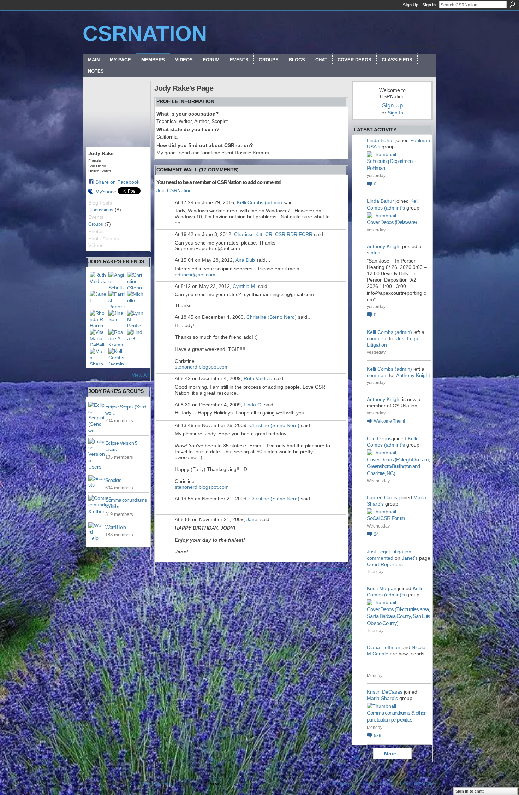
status (373, 252)
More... (392, 753)
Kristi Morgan (381, 588)
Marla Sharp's (382, 698)
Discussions (100, 209)
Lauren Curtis (382, 497)
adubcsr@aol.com (195, 274)
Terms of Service (417, 784)
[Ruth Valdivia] (98, 280)
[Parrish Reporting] (116, 299)
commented (380, 558)
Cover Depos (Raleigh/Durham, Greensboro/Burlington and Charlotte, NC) (398, 466)
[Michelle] (135, 299)
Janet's (410, 558)
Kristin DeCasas (384, 692)
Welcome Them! (389, 421)
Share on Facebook (117, 182)
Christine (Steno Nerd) (271, 317)
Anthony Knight (384, 246)
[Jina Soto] (116, 318)
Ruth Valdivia (258, 378)
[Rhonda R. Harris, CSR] (98, 318)
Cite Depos (379, 438)
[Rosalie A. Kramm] (116, 337)
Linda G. (253, 404)
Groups (95, 224)
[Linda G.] (135, 337)
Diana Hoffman (383, 647)
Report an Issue (374, 784)
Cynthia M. (245, 286)
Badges (340, 784)
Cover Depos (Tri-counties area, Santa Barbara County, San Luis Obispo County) (398, 616)
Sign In (429, 4)
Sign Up (410, 4)
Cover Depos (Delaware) (392, 222)
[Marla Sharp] (98, 356)
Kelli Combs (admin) (259, 202)
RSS (357, 757)
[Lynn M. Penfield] (135, 318)
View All (140, 375)
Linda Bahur (380, 140)
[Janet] (98, 299)
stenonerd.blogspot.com (202, 367)
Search (512, 4)
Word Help (115, 527)
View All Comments (324, 569)
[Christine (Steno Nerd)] (135, 280)
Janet (252, 519)
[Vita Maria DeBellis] (98, 337)
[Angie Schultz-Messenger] (116, 280)
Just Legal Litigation (389, 551)
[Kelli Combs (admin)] (116, 356)
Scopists (113, 480)
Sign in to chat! (469, 791)
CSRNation (145, 33)
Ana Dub (245, 260)
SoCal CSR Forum (386, 518)
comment (377, 338)
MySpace (105, 191)
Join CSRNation (174, 190)
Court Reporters (385, 564)
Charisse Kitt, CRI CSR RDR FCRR (273, 234)
